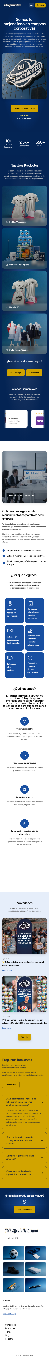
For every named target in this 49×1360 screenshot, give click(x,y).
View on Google (9, 1314)
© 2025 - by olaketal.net (24, 1356)
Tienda (8, 1332)
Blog (7, 1335)
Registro (9, 1339)
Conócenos (10, 1325)
